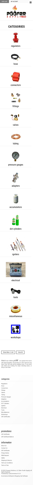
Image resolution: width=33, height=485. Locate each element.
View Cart (4, 1)
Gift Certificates (5, 416)
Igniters (15, 254)
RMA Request (5, 455)
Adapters (16, 185)
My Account (14, 1)
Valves (16, 124)
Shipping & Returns (6, 460)
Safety (3, 458)
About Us (3, 445)
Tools (15, 297)
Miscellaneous (15, 316)
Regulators (15, 46)
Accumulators (15, 207)
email (9, 367)
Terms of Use (5, 465)
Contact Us (4, 448)
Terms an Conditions (7, 463)
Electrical (16, 280)
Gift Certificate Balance (7, 437)
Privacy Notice (5, 453)
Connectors (16, 85)
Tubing (16, 143)
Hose (16, 64)
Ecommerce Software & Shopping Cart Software (14, 476)
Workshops (16, 337)
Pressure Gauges (15, 164)
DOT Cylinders (15, 228)
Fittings (15, 106)
